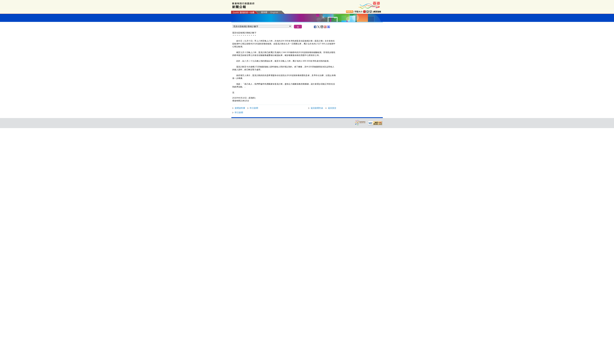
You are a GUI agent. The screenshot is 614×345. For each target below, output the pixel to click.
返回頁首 (332, 108)
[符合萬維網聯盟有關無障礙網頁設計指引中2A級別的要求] (375, 123)
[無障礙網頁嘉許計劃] (360, 122)
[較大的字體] (367, 11)
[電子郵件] (322, 27)
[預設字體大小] (364, 11)
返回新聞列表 (317, 108)
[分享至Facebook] (315, 27)
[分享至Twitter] (318, 27)
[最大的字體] (370, 11)
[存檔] (325, 27)
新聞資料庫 (240, 108)
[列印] (328, 27)
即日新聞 (239, 112)
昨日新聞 (254, 108)
